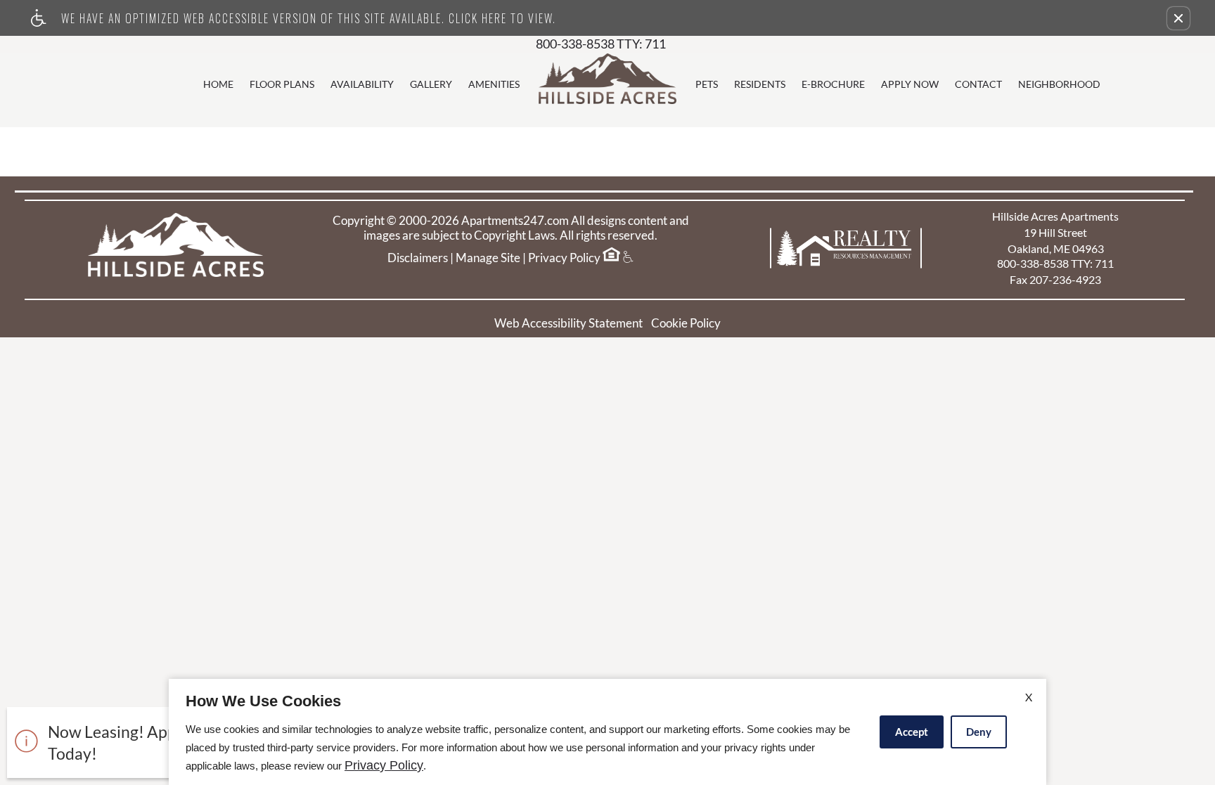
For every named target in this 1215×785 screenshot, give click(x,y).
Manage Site (488, 258)
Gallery (431, 84)
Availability (362, 84)
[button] (1178, 18)
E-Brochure (833, 84)
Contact (978, 84)
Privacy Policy (564, 258)
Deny (978, 731)
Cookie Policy (686, 323)
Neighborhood (1059, 84)
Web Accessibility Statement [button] (568, 323)
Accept (911, 731)
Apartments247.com (515, 221)
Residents (759, 84)
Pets (706, 84)
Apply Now (910, 84)
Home (218, 84)
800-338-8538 (601, 44)
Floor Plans (282, 84)
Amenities (494, 84)
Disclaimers (417, 258)
